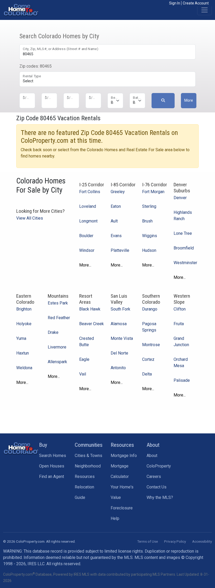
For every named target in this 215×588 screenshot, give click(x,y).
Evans (116, 235)
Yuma (21, 338)
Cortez (148, 359)
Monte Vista (122, 338)
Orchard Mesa (181, 362)
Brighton (23, 309)
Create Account (196, 3)
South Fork (120, 309)
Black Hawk (89, 309)
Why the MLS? (160, 497)
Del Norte (119, 353)
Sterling (149, 206)
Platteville (120, 250)
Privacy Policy (175, 541)
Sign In (174, 3)
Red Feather (59, 317)
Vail (82, 374)
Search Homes (52, 455)
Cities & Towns (88, 455)
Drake (53, 332)
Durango (149, 309)
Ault (114, 221)
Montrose (151, 344)
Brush (147, 221)
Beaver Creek (91, 323)
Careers (154, 476)
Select (28, 81)
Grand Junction (181, 341)
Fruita (179, 323)
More (188, 100)
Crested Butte (86, 341)
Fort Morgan (153, 191)
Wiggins (149, 235)
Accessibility (202, 541)
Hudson (149, 250)
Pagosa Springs (149, 327)
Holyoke (23, 323)
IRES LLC (36, 563)
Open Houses (51, 466)
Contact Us (156, 486)
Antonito (118, 367)
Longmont (88, 221)
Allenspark (57, 361)
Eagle (84, 359)
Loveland (87, 206)
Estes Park (58, 303)
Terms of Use (147, 541)
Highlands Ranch (183, 215)
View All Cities (29, 218)
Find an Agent (51, 476)
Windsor (86, 250)
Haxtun (22, 353)
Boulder (86, 235)
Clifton (180, 309)
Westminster (185, 262)
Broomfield (184, 248)
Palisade (182, 380)
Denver (180, 197)
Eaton (116, 206)
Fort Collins (89, 191)
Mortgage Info (124, 455)
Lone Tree (183, 233)
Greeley (118, 191)
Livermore (57, 347)
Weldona (24, 367)
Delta (147, 374)
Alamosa (119, 323)
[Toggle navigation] (204, 10)
